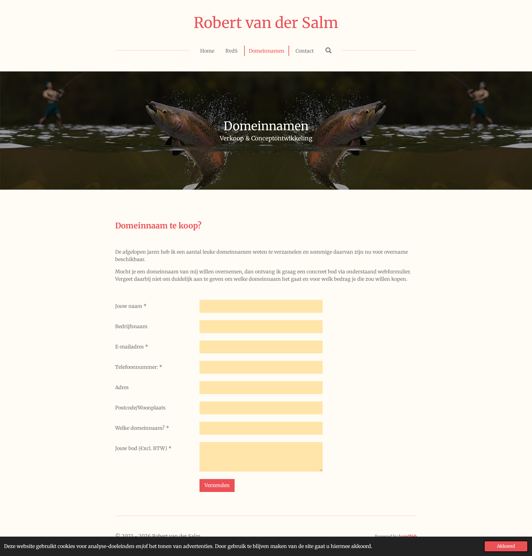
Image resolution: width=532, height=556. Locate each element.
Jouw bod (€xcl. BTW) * (143, 448)
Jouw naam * (131, 306)
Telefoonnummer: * (138, 367)
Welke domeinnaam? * (142, 428)
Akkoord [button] (506, 546)
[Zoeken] (328, 50)
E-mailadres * (131, 347)
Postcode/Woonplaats (140, 408)
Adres (122, 387)
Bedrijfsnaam (131, 326)
